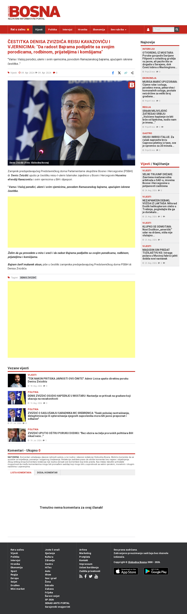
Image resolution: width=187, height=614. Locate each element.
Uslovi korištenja (89, 567)
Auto (47, 571)
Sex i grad (50, 578)
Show (48, 574)
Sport (14, 571)
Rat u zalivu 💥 (20, 29)
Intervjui (67, 29)
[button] (132, 84)
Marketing (85, 553)
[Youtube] (96, 576)
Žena (48, 581)
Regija (14, 574)
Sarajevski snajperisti (57, 606)
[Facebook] (85, 576)
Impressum (85, 564)
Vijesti (39, 29)
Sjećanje (50, 553)
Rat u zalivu (17, 549)
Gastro (49, 564)
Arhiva (83, 549)
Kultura (49, 556)
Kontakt (83, 560)
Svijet (14, 581)
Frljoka (49, 592)
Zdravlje (50, 560)
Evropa (15, 578)
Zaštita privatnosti (89, 571)
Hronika (82, 29)
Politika (52, 29)
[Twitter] (90, 576)
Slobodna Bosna (137, 562)
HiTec (48, 567)
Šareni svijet (52, 596)
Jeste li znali (52, 549)
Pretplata (84, 556)
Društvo (15, 585)
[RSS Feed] (80, 576)
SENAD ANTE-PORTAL (57, 603)
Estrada (49, 585)
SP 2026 (49, 599)
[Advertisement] (71, 222)
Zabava (49, 588)
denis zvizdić (28, 277)
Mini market (17, 588)
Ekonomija (99, 29)
